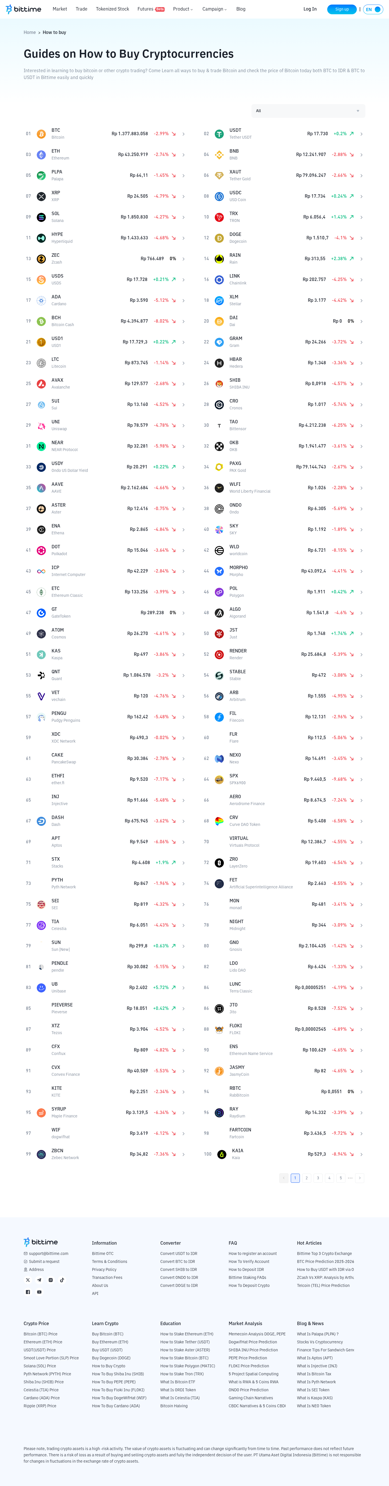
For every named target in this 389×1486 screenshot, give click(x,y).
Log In (310, 9)
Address (36, 1270)
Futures (151, 9)
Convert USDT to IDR (178, 1254)
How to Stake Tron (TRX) (182, 1374)
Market (60, 9)
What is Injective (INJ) (317, 1366)
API (95, 1294)
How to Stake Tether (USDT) (185, 1342)
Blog (240, 9)
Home (30, 33)
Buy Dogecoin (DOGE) (111, 1358)
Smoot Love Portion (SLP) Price (51, 1358)
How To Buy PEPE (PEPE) (114, 1382)
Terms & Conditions (109, 1262)
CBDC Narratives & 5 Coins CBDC (258, 1406)
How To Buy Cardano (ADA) (116, 1406)
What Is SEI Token (313, 1390)
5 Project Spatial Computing (254, 1374)
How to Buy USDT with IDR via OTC (328, 1270)
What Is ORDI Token (178, 1390)
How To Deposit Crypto (249, 1286)
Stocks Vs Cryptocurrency (320, 1342)
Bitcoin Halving (174, 1406)
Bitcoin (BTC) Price (41, 1334)
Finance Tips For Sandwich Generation (331, 1350)
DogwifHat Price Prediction (253, 1342)
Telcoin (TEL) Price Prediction (323, 1286)
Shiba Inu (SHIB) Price (44, 1382)
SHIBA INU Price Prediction (253, 1350)
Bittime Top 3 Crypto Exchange (324, 1254)
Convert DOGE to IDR (179, 1286)
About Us (100, 1286)
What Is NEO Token (314, 1406)
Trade (81, 9)
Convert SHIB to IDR (178, 1270)
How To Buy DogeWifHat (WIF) (119, 1398)
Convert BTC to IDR (177, 1262)
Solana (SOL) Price (40, 1366)
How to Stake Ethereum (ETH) (187, 1334)
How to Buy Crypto (108, 1366)
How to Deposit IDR (246, 1270)
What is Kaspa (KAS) (315, 1398)
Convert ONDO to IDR (179, 1278)
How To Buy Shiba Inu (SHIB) (118, 1374)
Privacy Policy (104, 1270)
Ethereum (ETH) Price (43, 1342)
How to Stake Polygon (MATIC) (187, 1366)
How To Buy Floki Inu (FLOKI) (118, 1390)
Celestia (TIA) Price (41, 1390)
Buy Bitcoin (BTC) (108, 1334)
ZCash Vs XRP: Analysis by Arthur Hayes (332, 1278)
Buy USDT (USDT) (107, 1350)
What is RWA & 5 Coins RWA (254, 1382)
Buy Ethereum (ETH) (110, 1342)
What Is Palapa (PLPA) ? (318, 1334)
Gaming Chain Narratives (251, 1398)
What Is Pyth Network (316, 1382)
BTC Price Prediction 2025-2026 (325, 1262)
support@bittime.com (48, 1254)
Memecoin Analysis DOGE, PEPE (257, 1334)
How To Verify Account (249, 1262)
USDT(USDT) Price (40, 1350)
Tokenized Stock (112, 9)
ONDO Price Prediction (249, 1390)
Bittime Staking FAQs (247, 1278)
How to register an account (253, 1254)
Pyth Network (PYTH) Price (47, 1374)
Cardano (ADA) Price (42, 1398)
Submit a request (44, 1262)
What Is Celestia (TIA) (180, 1398)
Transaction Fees (107, 1278)
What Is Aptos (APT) (315, 1358)
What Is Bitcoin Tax (314, 1374)
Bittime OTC (103, 1254)
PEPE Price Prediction (248, 1358)
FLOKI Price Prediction (249, 1366)
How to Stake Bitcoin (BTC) (184, 1358)
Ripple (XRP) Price (40, 1406)
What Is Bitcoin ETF (177, 1382)
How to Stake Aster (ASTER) (185, 1350)
